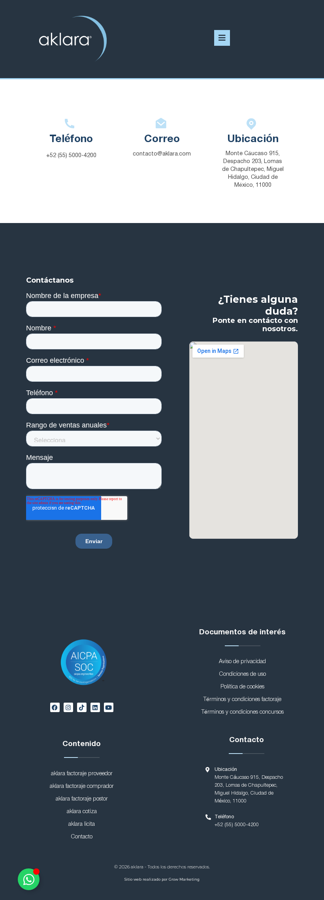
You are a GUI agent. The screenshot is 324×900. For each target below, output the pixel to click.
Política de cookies (242, 687)
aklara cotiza (82, 811)
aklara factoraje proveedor (82, 773)
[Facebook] (55, 707)
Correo (162, 139)
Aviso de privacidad (242, 661)
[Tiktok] (82, 707)
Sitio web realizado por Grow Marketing (162, 879)
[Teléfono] (71, 123)
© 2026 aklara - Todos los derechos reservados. (162, 867)
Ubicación (253, 139)
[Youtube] (108, 707)
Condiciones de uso (242, 674)
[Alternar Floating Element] (29, 879)
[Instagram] (68, 707)
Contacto (81, 837)
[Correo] (162, 123)
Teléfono (71, 139)
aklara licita (81, 824)
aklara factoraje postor (82, 799)
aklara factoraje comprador (82, 786)
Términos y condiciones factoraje (242, 699)
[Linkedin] (95, 707)
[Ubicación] (253, 123)
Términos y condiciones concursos (243, 712)
